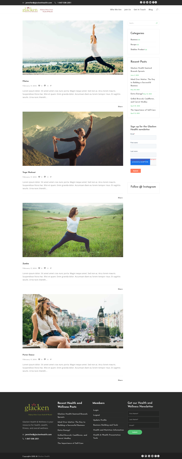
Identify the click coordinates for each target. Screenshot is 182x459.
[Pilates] (73, 47)
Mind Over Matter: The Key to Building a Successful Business (143, 83)
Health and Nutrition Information (108, 430)
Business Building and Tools (105, 425)
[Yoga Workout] (73, 138)
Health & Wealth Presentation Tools (107, 436)
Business (134, 40)
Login (95, 410)
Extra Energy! (137, 94)
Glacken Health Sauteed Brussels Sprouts (141, 69)
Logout (96, 415)
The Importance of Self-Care (143, 110)
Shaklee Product (138, 50)
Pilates (26, 81)
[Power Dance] (73, 321)
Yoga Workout (29, 172)
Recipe (133, 45)
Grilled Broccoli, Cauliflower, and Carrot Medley (142, 100)
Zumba (26, 264)
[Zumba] (73, 229)
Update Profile (100, 420)
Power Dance (28, 355)
